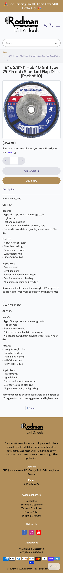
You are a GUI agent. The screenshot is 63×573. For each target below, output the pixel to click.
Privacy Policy (31, 512)
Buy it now (31, 180)
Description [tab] (8, 189)
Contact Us (31, 500)
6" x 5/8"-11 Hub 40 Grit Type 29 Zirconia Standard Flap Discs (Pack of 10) (33, 58)
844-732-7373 (31, 483)
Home (4, 52)
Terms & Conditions (31, 508)
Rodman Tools (30, 568)
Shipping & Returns (31, 515)
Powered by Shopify (47, 568)
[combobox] (27, 43)
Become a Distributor (32, 504)
